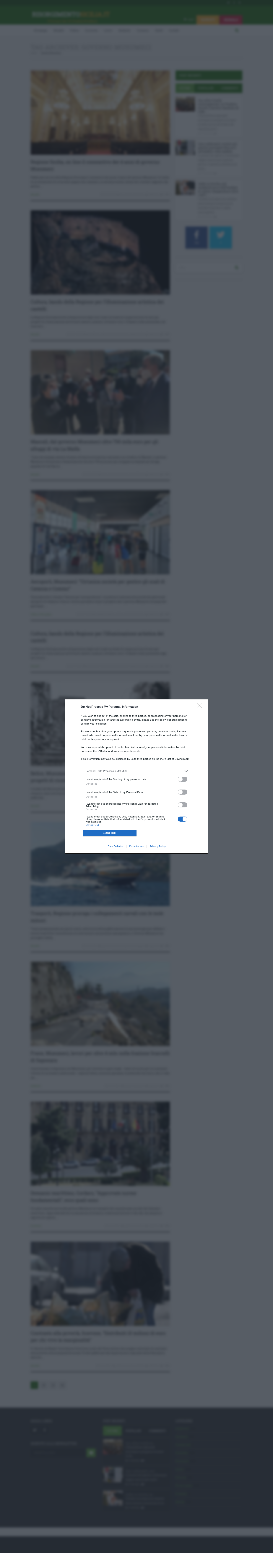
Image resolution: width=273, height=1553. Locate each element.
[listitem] (136, 771)
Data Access (136, 846)
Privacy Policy (158, 846)
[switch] (182, 779)
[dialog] (136, 776)
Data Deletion (116, 846)
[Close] (200, 707)
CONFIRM (110, 833)
